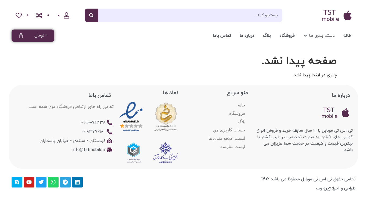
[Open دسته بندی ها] (305, 35)
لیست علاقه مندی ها (226, 138)
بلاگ (241, 121)
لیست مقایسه (232, 146)
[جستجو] (91, 15)
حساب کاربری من (229, 130)
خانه (241, 105)
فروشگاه (237, 113)
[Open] (58, 15)
